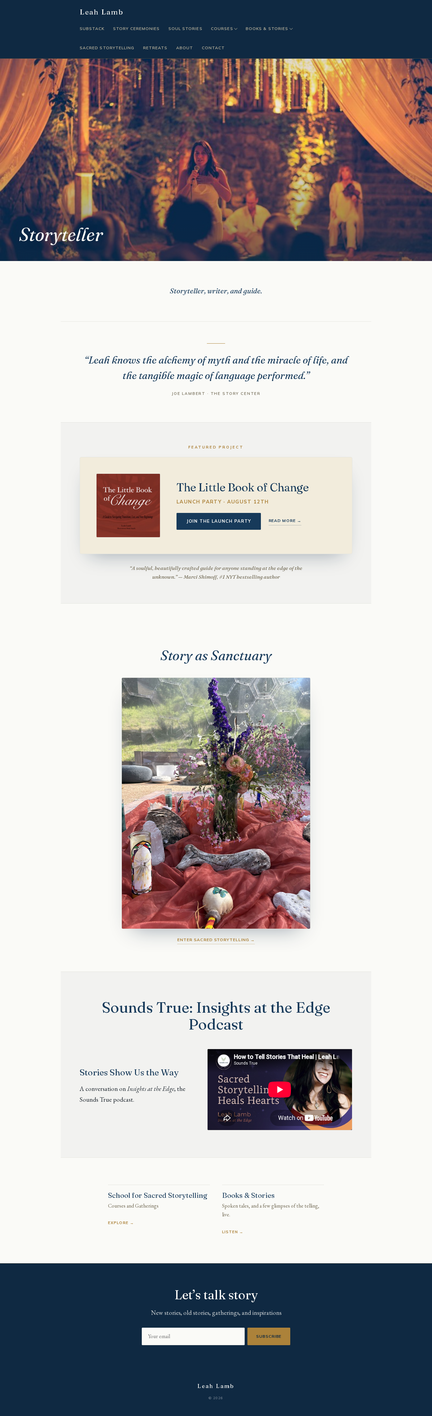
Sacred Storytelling (107, 47)
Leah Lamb (102, 12)
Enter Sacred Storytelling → (216, 939)
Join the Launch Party (218, 521)
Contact (213, 47)
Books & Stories (267, 28)
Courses (222, 28)
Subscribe (269, 1336)
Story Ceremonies (136, 28)
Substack (92, 28)
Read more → (285, 520)
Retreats (155, 47)
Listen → (233, 1232)
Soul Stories (185, 28)
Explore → (121, 1222)
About (184, 47)
